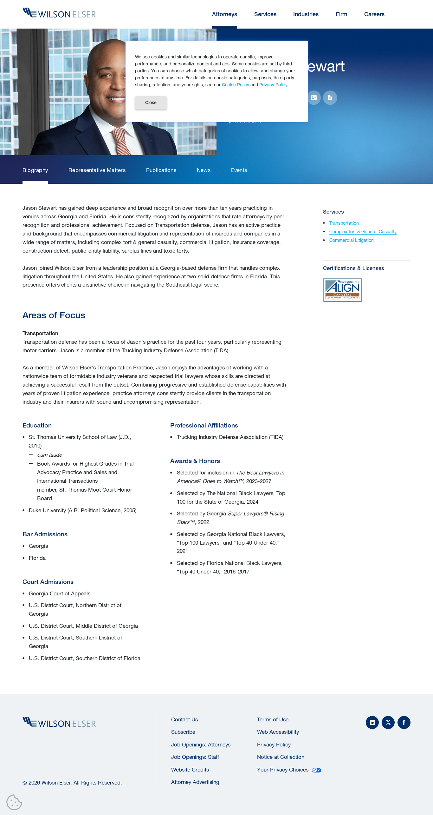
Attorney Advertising (195, 782)
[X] (388, 722)
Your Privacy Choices (282, 769)
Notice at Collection (280, 757)
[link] (35, 170)
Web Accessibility (278, 732)
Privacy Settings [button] (16, 803)
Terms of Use (272, 719)
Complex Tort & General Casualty (363, 231)
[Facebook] (403, 722)
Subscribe (183, 732)
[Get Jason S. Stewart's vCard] (314, 97)
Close (151, 102)
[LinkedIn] (372, 722)
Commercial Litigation (351, 240)
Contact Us (184, 719)
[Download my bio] (330, 97)
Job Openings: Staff (195, 757)
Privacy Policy (274, 744)
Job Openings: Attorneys (200, 744)
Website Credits (190, 769)
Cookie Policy (235, 84)
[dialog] (217, 81)
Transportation (344, 223)
